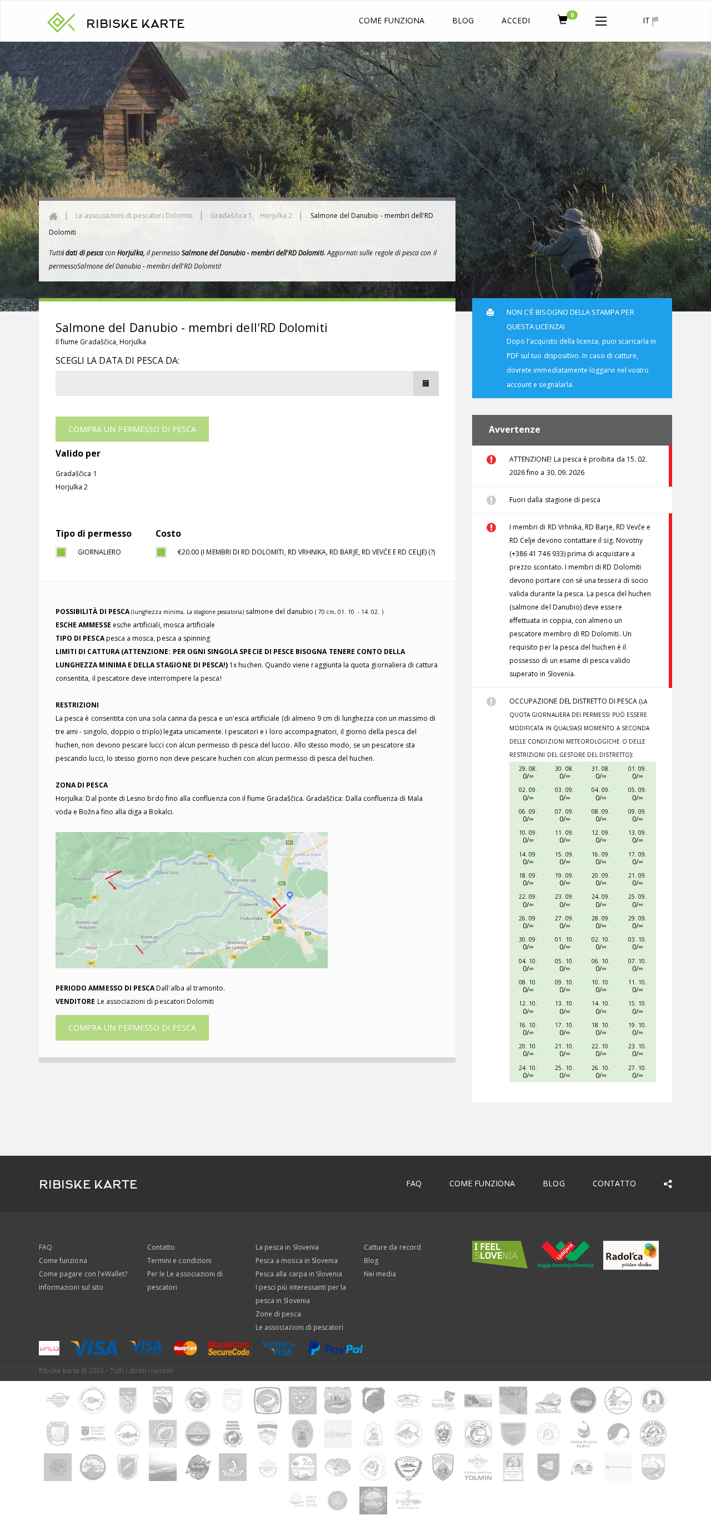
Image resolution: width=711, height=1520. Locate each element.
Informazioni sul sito (71, 1287)
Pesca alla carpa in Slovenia (299, 1274)
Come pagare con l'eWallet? (83, 1274)
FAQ (414, 1183)
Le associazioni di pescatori (299, 1327)
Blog (463, 20)
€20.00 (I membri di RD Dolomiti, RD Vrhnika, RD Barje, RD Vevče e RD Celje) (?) (306, 552)
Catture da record (392, 1247)
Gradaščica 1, (233, 215)
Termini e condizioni (179, 1260)
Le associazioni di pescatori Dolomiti (134, 215)
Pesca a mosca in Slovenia (297, 1260)
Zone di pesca (278, 1314)
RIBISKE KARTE (135, 24)
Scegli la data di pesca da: (117, 360)
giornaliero (100, 552)
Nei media (380, 1274)
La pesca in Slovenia (287, 1247)
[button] (601, 19)
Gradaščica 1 (76, 473)
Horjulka (132, 341)
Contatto (614, 1183)
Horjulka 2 (276, 215)
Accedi (515, 20)
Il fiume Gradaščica (86, 341)
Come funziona (392, 20)
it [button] (647, 20)
